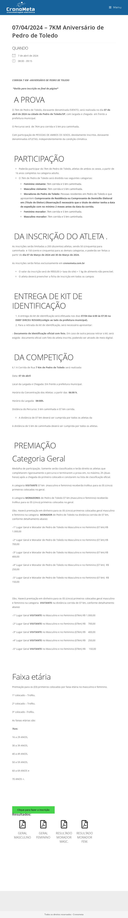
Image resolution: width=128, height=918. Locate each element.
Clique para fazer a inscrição (33, 809)
